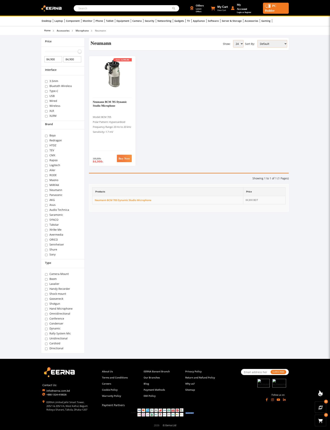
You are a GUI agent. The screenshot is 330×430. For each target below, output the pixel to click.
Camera (137, 21)
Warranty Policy (111, 396)
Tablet (110, 21)
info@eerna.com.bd (58, 390)
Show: (227, 44)
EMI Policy (150, 396)
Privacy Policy (193, 371)
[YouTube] (278, 399)
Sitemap (190, 389)
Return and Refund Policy (200, 377)
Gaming (266, 21)
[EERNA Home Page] (52, 8)
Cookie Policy (110, 389)
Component (73, 21)
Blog (146, 383)
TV (188, 21)
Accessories (252, 21)
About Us (107, 371)
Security (150, 21)
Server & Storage (232, 21)
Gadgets (179, 21)
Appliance (199, 21)
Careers (106, 383)
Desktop (47, 21)
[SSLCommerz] (162, 412)
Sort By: (250, 44)
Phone (99, 21)
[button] (219, 8)
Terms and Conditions (115, 377)
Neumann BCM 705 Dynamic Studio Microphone (110, 103)
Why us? (190, 383)
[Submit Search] (173, 8)
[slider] (80, 51)
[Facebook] (266, 399)
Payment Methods (154, 389)
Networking (164, 21)
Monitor (88, 21)
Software (213, 21)
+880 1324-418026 (56, 394)
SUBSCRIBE (278, 372)
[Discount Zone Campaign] (320, 393)
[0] (321, 407)
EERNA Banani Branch (157, 371)
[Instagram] (272, 399)
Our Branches (152, 377)
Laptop (58, 21)
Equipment (123, 21)
